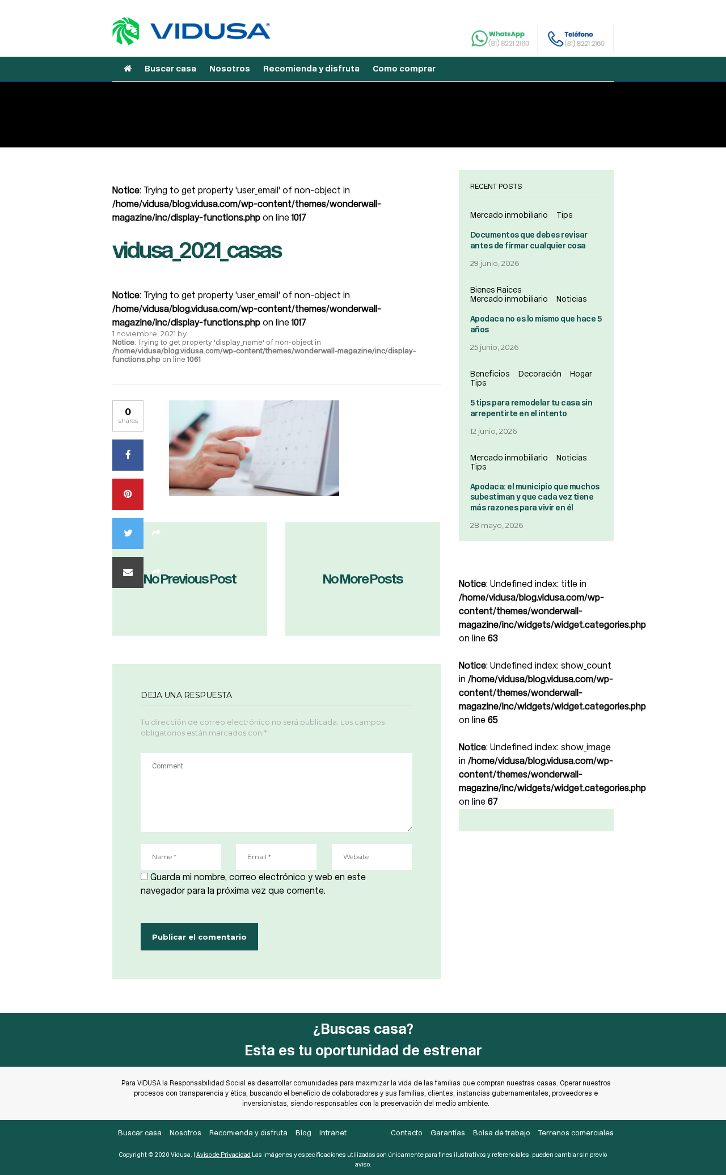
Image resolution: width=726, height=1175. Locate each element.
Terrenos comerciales (576, 1132)
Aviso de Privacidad (223, 1155)
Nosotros (229, 69)
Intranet (333, 1132)
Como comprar (404, 69)
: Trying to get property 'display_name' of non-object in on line (264, 351)
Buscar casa (170, 69)
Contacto (407, 1132)
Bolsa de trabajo (501, 1132)
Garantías (447, 1132)
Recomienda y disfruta (311, 69)
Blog (303, 1132)
